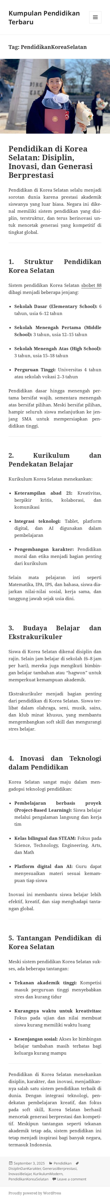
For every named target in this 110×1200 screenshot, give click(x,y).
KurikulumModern (47, 1173)
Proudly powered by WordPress (35, 1193)
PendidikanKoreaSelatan (28, 1179)
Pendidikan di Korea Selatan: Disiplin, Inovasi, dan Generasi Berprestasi (51, 161)
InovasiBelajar (20, 1173)
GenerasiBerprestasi (60, 1168)
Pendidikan (63, 1163)
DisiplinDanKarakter (25, 1168)
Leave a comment (71, 1179)
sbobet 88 (91, 285)
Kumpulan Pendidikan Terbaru (44, 17)
